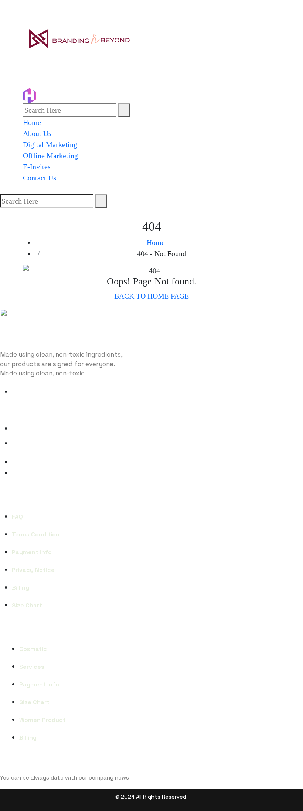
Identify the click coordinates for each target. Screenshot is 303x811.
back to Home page (151, 296)
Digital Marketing (50, 144)
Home (32, 122)
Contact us (39, 178)
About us (37, 133)
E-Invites (37, 167)
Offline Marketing (50, 155)
